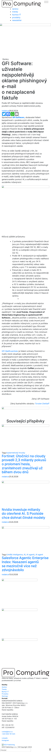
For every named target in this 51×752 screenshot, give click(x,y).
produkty (16, 17)
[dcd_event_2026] (25, 413)
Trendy (4, 689)
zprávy (15, 9)
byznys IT (16, 14)
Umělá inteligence (15, 554)
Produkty (5, 694)
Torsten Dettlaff (42, 403)
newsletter (17, 20)
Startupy (5, 696)
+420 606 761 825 (8, 734)
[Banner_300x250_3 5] (19, 653)
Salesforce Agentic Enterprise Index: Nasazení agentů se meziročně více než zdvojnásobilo (25, 564)
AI (25, 554)
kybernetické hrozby (16, 452)
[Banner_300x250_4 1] (19, 623)
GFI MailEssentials (10, 351)
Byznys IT (5, 691)
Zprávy (4, 687)
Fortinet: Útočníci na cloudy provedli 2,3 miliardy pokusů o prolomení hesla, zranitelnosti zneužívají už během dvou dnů (24, 464)
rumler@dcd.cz (7, 732)
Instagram (5, 740)
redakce (5, 110)
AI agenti (31, 554)
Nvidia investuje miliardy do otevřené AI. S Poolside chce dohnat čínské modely (23, 514)
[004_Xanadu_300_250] (19, 593)
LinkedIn (5, 738)
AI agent (39, 554)
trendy (15, 11)
